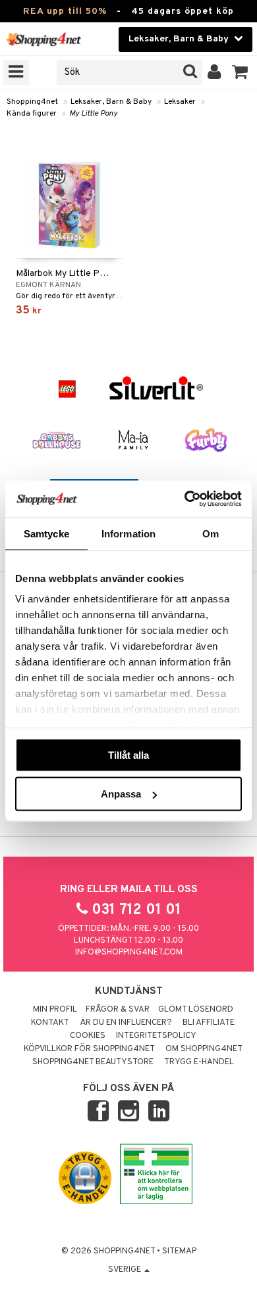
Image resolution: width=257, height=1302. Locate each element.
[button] (240, 72)
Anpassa (121, 793)
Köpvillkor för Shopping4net (89, 1049)
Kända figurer (32, 113)
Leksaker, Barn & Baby (111, 102)
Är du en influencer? (126, 1023)
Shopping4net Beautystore (93, 1062)
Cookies (87, 1036)
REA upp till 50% (65, 11)
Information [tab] (128, 533)
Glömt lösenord (195, 1009)
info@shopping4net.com (129, 952)
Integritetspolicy (156, 1036)
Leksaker (180, 102)
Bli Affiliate (209, 1023)
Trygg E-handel (199, 1062)
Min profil (55, 1009)
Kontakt (50, 1023)
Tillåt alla (128, 754)
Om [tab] (210, 533)
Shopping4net (32, 102)
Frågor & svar (118, 1009)
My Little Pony (93, 113)
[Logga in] (214, 72)
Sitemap (179, 1251)
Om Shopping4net (204, 1049)
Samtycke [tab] (46, 533)
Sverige (125, 1270)
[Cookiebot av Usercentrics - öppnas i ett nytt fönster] (185, 499)
